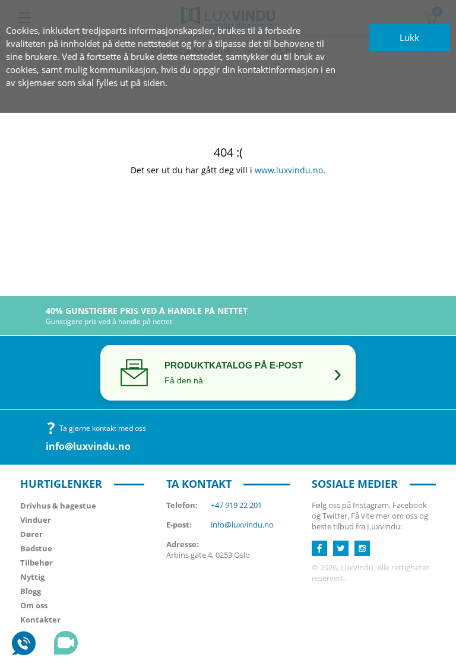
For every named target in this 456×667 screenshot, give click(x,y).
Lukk (409, 37)
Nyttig (32, 576)
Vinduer (35, 519)
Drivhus (58, 505)
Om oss (34, 605)
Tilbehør (36, 562)
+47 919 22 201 (236, 505)
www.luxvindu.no (289, 170)
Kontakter (40, 619)
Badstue (36, 548)
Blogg (30, 591)
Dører (31, 534)
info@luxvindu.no (88, 446)
